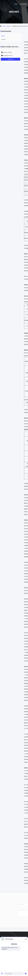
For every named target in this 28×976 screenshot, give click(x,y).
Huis (15, 4)
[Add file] (2, 973)
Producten (23, 4)
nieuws (8, 26)
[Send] (26, 973)
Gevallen (3, 39)
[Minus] (26, 939)
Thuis (3, 26)
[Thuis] (6, 4)
